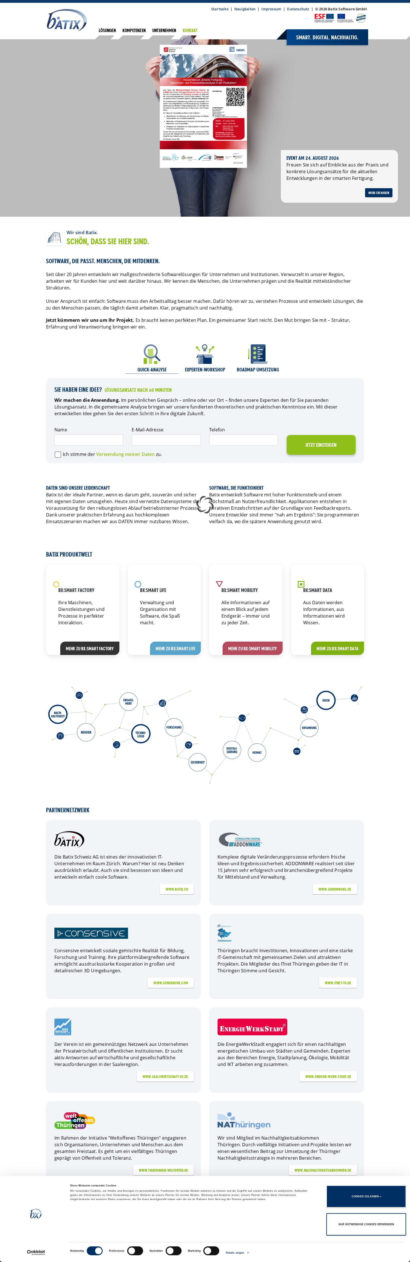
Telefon (217, 430)
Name (60, 430)
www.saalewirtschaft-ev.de (165, 1077)
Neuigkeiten (244, 8)
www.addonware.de (335, 889)
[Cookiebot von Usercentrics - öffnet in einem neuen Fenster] (36, 1252)
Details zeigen (235, 1252)
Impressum (271, 8)
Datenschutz (298, 8)
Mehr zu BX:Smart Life (175, 649)
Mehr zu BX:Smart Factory (90, 649)
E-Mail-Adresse (147, 430)
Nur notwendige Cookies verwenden (366, 1224)
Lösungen (107, 31)
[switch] (135, 1250)
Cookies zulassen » (366, 1196)
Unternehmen (164, 31)
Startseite (219, 8)
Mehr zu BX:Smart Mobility (252, 649)
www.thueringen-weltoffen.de (163, 1170)
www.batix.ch (177, 889)
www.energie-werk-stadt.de (328, 1077)
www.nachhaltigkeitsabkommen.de (323, 1170)
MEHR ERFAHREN (378, 193)
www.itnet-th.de (338, 983)
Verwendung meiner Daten (125, 454)
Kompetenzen (134, 31)
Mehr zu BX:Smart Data (337, 649)
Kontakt (190, 31)
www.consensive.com (170, 983)
